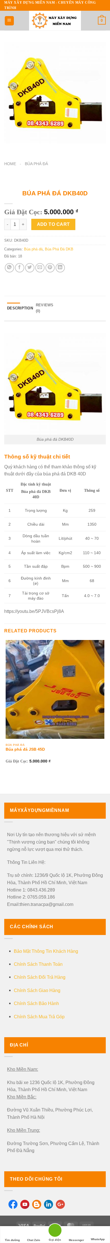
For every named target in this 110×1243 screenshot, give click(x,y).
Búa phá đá (36, 164)
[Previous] (9, 148)
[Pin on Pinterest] (50, 267)
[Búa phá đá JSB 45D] (55, 689)
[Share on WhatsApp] (9, 267)
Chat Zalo (33, 1240)
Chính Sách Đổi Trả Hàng (39, 977)
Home (10, 164)
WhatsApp (98, 1239)
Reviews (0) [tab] (45, 308)
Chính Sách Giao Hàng (37, 990)
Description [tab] (20, 308)
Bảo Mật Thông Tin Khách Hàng (46, 951)
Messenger (76, 1240)
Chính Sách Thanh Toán (38, 964)
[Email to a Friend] (40, 267)
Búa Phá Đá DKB (59, 249)
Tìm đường (12, 1240)
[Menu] (9, 20)
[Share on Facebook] (19, 267)
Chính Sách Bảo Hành (36, 1003)
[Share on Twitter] (29, 267)
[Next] (25, 148)
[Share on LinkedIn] (60, 267)
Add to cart (53, 224)
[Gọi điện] (55, 1231)
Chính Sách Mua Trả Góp (39, 1016)
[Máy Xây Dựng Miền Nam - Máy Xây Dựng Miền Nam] (55, 20)
